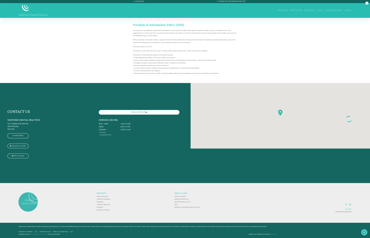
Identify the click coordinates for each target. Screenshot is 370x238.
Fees (319, 10)
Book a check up (138, 112)
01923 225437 (139, 1)
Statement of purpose (25, 231)
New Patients (283, 10)
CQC (36, 231)
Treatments (309, 10)
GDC (72, 231)
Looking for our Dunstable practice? (232, 1)
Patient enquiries (18, 155)
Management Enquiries (18, 146)
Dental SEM (273, 234)
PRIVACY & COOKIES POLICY (60, 231)
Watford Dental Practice (38, 234)
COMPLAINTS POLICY (45, 231)
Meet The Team (296, 10)
